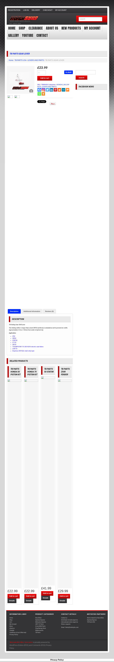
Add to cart (44, 78)
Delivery (36, 10)
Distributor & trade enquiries (69, 620)
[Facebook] (39, 90)
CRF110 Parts (39, 624)
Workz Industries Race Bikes (95, 618)
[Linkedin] (51, 90)
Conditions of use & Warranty (17, 632)
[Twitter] (47, 90)
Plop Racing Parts (40, 628)
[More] (43, 94)
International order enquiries (69, 622)
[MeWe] (63, 90)
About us (52, 28)
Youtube (11, 630)
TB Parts (37, 632)
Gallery (13, 35)
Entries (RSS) (23, 645)
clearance (36, 28)
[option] (20, 80)
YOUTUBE (27, 35)
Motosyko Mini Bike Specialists (21, 642)
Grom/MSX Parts (40, 626)
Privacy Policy (13, 634)
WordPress (13, 645)
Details (12, 601)
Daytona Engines (40, 620)
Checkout (47, 10)
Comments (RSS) (38, 645)
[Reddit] (59, 90)
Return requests (65, 624)
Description (14, 311)
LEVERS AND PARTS (36, 60)
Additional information (31, 311)
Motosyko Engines (40, 622)
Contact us (64, 618)
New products (71, 28)
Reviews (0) (49, 311)
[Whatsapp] (39, 94)
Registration (14, 10)
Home (11, 28)
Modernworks (39, 630)
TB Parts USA (91, 622)
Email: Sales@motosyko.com (69, 627)
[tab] (14, 311)
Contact (42, 35)
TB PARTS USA (20, 60)
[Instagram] (43, 90)
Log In (26, 10)
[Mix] (67, 90)
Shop (22, 28)
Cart (10, 622)
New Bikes (38, 618)
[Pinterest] (55, 90)
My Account (60, 10)
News (11, 626)
